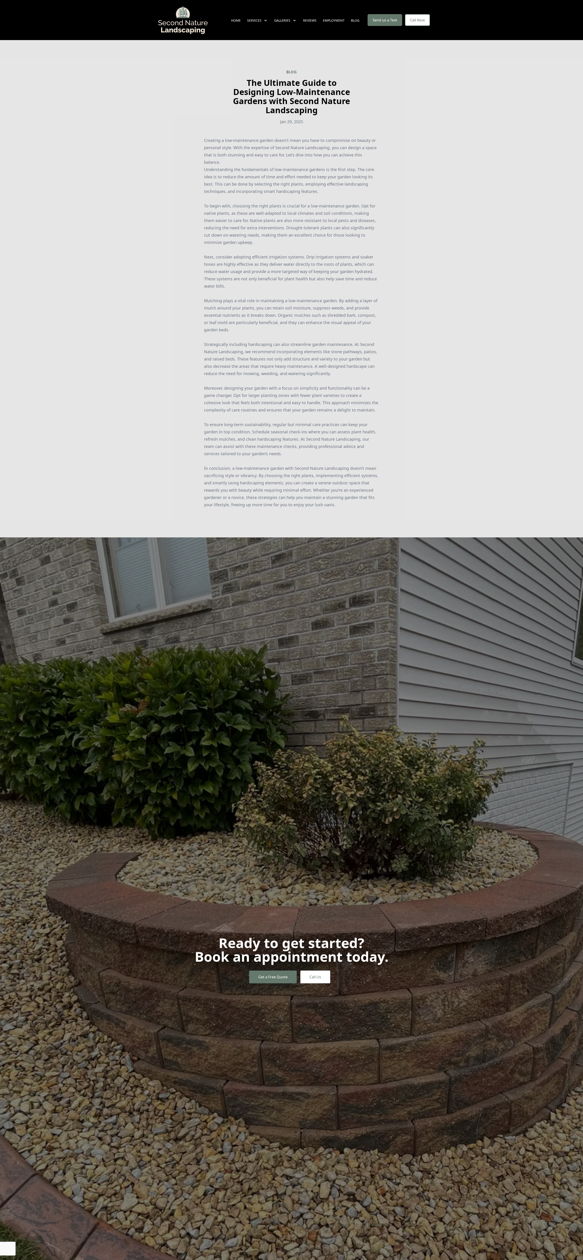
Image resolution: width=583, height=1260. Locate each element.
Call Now (417, 20)
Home (236, 20)
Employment (334, 20)
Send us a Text (385, 20)
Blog (355, 20)
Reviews (310, 20)
